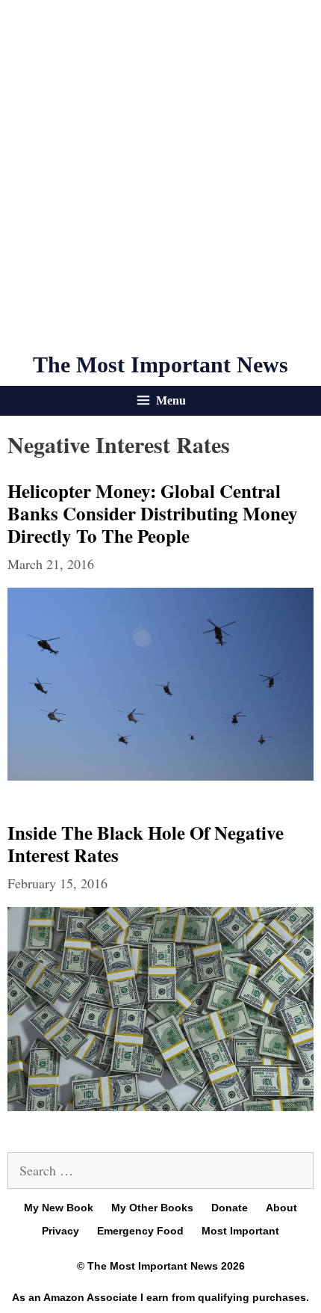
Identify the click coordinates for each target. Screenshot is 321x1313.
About (281, 1208)
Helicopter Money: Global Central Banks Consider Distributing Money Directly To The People (152, 513)
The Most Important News (160, 364)
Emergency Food (140, 1231)
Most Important (240, 1231)
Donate (229, 1208)
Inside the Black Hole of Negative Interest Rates (145, 844)
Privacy (60, 1231)
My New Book (58, 1208)
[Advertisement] (160, 175)
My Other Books (152, 1208)
